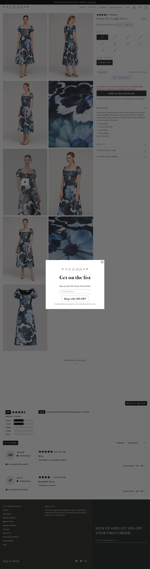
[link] (75, 301)
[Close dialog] (102, 262)
